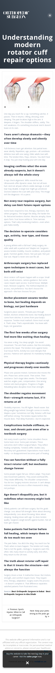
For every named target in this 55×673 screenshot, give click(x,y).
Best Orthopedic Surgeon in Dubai (28, 591)
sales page (32, 656)
